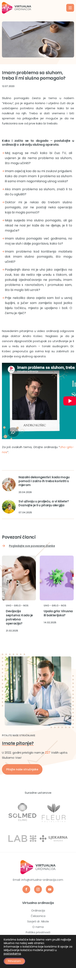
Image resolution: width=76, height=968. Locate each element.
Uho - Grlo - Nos (17, 605)
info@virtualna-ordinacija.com (42, 880)
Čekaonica (38, 916)
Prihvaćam (14, 961)
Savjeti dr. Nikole (38, 921)
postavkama (12, 953)
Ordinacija (38, 911)
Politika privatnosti (38, 932)
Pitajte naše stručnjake (22, 769)
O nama (38, 927)
